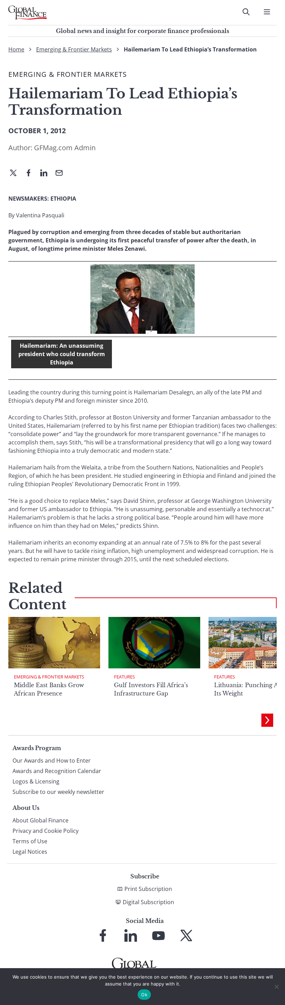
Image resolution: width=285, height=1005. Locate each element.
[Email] (62, 173)
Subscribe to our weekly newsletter (58, 792)
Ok (144, 994)
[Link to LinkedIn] (130, 935)
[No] (276, 986)
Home (16, 49)
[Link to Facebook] (103, 935)
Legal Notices (30, 851)
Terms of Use (30, 841)
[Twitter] (16, 173)
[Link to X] (186, 935)
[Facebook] (31, 173)
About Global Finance (40, 820)
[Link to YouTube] (158, 935)
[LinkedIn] (46, 173)
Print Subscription (148, 889)
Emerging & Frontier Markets (74, 49)
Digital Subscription (148, 902)
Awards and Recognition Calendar (57, 771)
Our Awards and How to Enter (52, 760)
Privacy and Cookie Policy (46, 831)
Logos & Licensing (36, 781)
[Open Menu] (267, 12)
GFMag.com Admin (65, 147)
